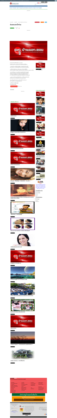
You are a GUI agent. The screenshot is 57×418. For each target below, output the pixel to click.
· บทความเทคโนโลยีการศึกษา (14, 383)
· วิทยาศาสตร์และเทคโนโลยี (24, 384)
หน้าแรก (46, 22)
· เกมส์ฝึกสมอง (32, 388)
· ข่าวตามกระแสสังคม (32, 383)
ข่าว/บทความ (42, 22)
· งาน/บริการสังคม (32, 384)
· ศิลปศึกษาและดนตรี (23, 389)
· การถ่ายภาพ (12, 388)
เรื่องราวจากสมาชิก (37, 22)
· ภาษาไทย (22, 386)
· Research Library (13, 390)
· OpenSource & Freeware (14, 386)
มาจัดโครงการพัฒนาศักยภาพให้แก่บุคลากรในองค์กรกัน (40, 165)
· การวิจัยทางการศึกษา (40, 384)
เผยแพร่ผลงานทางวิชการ (40, 96)
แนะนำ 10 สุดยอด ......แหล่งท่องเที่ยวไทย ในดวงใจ (40, 114)
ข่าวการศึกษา (11, 22)
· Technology (12, 382)
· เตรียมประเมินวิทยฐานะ (41, 387)
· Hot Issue (12, 389)
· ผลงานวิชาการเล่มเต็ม (41, 388)
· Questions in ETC (13, 391)
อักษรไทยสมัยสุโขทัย (40, 178)
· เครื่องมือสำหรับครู (40, 389)
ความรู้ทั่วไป (15, 22)
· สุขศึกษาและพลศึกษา (23, 387)
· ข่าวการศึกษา (32, 382)
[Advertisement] (28, 15)
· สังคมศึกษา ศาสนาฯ (23, 388)
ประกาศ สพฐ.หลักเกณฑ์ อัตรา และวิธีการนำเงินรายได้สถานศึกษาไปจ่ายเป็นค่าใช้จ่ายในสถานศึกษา (40, 148)
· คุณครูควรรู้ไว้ (40, 386)
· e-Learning (12, 384)
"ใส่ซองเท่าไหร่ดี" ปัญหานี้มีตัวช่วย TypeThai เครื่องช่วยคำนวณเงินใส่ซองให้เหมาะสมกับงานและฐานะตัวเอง (40, 156)
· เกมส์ (31, 387)
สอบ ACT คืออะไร (37, 199)
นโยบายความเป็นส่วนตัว (26, 0)
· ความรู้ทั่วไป (22, 382)
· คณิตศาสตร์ (22, 383)
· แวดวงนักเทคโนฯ (13, 392)
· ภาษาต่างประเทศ (23, 385)
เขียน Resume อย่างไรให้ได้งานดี (40, 172)
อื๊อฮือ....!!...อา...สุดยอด (40, 121)
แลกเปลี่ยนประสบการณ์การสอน (40, 129)
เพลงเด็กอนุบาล (37, 201)
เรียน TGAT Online (38, 198)
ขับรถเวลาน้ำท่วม (12, 89)
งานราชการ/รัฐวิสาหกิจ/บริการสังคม (22, 22)
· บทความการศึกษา (40, 383)
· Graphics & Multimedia (14, 385)
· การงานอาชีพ (23, 390)
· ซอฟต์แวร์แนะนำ (13, 387)
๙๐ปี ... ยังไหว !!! (40, 136)
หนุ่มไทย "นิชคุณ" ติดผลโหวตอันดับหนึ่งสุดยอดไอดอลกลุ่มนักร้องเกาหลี (40, 105)
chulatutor (37, 200)
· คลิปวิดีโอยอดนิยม (32, 385)
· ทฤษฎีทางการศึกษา (40, 382)
